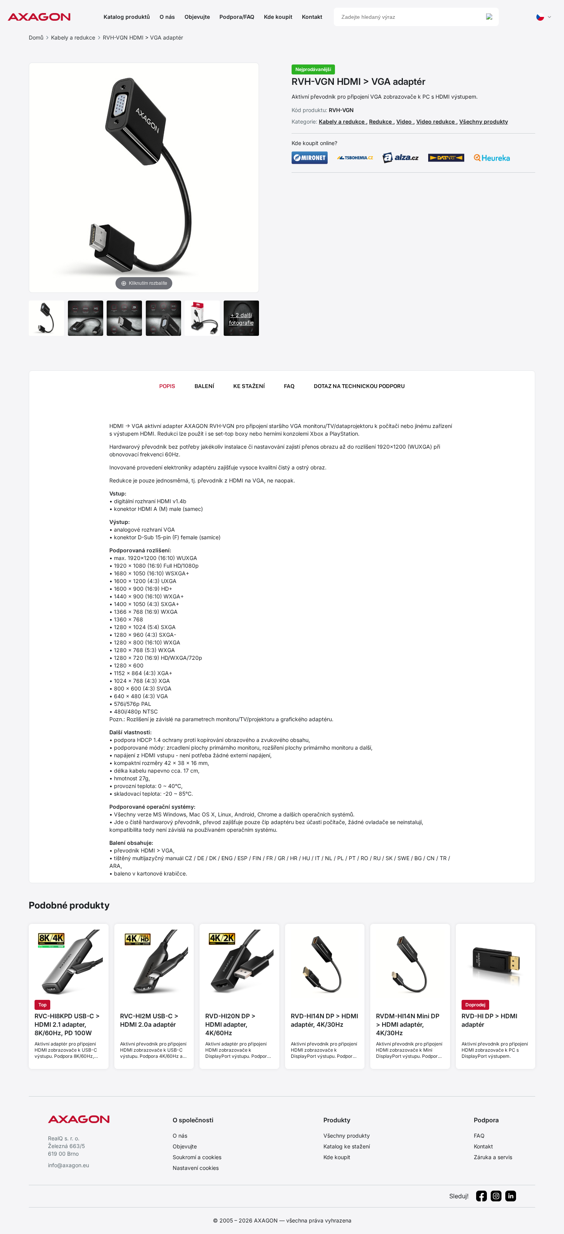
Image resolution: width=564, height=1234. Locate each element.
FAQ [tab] (289, 386)
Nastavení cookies (196, 1168)
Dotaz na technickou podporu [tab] (359, 386)
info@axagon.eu (68, 1165)
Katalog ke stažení (346, 1146)
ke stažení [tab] (249, 386)
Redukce (381, 121)
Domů (36, 37)
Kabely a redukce (73, 37)
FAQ (479, 1135)
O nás (167, 16)
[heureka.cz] (492, 158)
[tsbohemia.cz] (355, 158)
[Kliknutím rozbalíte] (144, 177)
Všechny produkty (483, 121)
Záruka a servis (493, 1157)
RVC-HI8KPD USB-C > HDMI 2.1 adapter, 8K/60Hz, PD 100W (67, 1024)
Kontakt (312, 16)
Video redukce (436, 121)
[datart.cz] (446, 158)
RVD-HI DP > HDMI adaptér (489, 1020)
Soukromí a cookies (197, 1157)
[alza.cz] (401, 158)
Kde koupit (278, 16)
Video (404, 121)
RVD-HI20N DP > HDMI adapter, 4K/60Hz (230, 1024)
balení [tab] (204, 386)
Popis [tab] (167, 386)
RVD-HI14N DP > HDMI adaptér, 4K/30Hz (324, 1020)
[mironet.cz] (310, 158)
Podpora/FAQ (236, 16)
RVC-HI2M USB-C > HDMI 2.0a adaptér (149, 1020)
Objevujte (197, 16)
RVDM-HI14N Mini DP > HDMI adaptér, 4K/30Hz (407, 1024)
